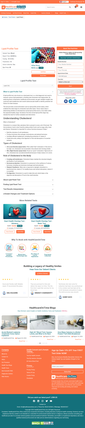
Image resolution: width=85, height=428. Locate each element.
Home (5, 17)
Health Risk (33, 13)
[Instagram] (42, 401)
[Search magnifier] (70, 7)
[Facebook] (34, 401)
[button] (66, 101)
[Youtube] (51, 401)
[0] (75, 7)
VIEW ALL (64, 311)
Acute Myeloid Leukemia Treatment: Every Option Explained (11, 333)
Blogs (56, 13)
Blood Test (26, 13)
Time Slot (60, 79)
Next (70, 86)
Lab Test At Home (17, 13)
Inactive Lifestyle (45, 13)
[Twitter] (47, 401)
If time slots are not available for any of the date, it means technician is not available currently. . (70, 92)
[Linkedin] (38, 401)
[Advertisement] (42, 32)
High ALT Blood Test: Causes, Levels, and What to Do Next (41, 333)
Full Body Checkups (6, 13)
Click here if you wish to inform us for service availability (73, 93)
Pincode (60, 67)
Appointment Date (63, 73)
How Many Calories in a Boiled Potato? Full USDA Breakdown (69, 333)
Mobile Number (62, 61)
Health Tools (63, 13)
